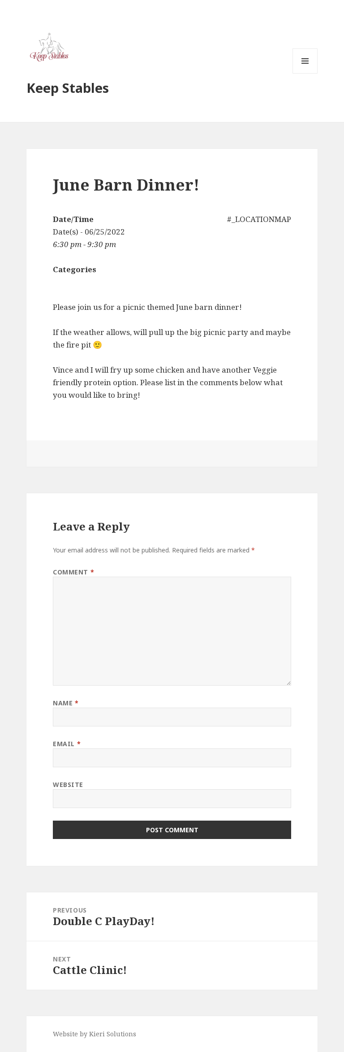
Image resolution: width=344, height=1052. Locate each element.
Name (65, 703)
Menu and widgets (305, 73)
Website (68, 784)
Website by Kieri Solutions (94, 1034)
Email (67, 743)
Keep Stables (67, 87)
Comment (73, 572)
